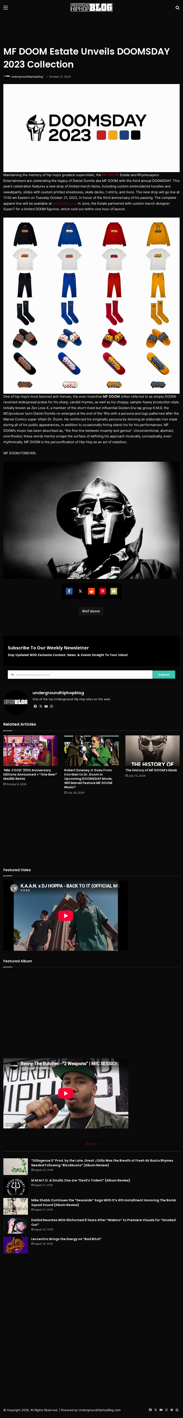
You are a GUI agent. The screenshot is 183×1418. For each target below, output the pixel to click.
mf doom (92, 611)
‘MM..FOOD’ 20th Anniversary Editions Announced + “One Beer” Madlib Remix (30, 774)
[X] (40, 706)
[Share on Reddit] (91, 591)
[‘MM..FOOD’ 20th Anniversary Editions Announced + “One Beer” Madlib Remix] (30, 750)
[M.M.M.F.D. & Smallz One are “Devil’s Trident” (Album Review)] (15, 1186)
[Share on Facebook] (69, 591)
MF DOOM (110, 175)
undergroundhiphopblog (27, 76)
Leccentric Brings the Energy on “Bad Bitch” (66, 1239)
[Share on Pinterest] (102, 591)
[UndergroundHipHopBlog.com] (91, 7)
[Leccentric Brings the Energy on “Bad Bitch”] (15, 1245)
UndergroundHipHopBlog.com (100, 1410)
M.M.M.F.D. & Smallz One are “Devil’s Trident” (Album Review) (80, 1180)
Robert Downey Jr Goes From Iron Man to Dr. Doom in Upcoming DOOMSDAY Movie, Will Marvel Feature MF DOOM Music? (88, 778)
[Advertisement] (91, 29)
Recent (91, 1144)
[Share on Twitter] (80, 591)
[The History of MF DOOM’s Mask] (152, 750)
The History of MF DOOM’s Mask (151, 770)
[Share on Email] (113, 591)
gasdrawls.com (64, 203)
